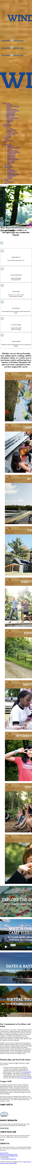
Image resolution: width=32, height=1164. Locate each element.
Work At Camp (4, 1163)
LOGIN (2, 1139)
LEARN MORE (4, 1128)
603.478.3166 (5, 1156)
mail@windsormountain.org (8, 1159)
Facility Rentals (13, 1163)
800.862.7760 (14, 1156)
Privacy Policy (27, 1161)
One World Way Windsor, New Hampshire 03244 (8, 1153)
